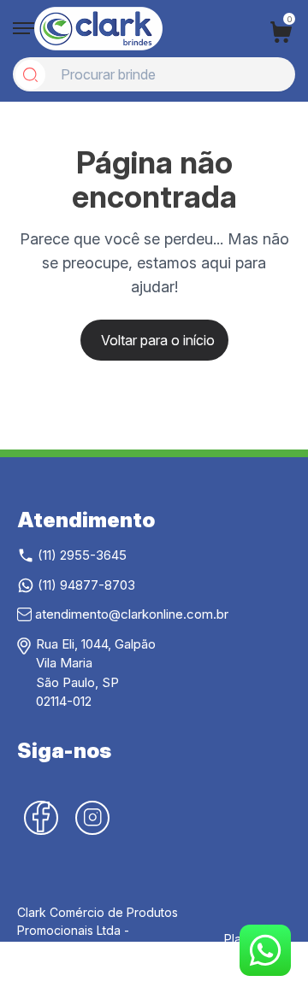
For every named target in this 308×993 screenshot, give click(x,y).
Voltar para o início (158, 340)
